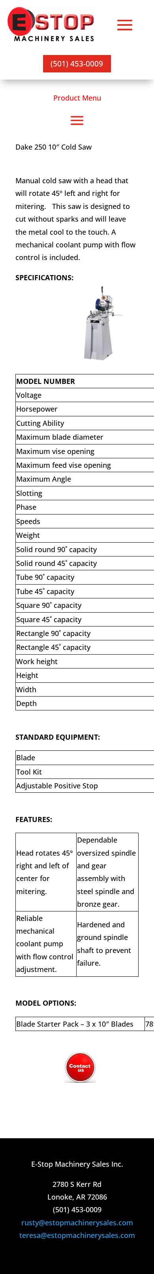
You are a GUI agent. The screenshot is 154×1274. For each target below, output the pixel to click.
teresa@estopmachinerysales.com (77, 1235)
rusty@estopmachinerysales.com (77, 1222)
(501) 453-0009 (77, 63)
